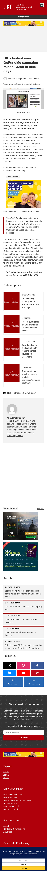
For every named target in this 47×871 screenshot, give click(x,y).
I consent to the (23, 726)
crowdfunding (16, 84)
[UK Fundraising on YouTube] (23, 673)
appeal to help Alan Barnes (22, 245)
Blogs (6, 775)
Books (6, 777)
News (36, 78)
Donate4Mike (9, 119)
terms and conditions (30, 726)
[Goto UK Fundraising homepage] (22, 7)
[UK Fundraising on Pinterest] (37, 673)
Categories (22, 16)
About (6, 826)
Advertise (40, 509)
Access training (10, 803)
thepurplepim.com (15, 436)
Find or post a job (11, 806)
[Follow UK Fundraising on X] (9, 665)
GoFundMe (25, 84)
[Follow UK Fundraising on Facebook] (37, 665)
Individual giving (34, 84)
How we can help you (13, 794)
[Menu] (42, 5)
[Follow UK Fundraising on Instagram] (23, 665)
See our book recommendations (18, 800)
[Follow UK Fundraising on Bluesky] (9, 673)
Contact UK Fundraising (14, 829)
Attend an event (10, 809)
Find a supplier (10, 797)
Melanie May (14, 78)
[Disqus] (23, 474)
